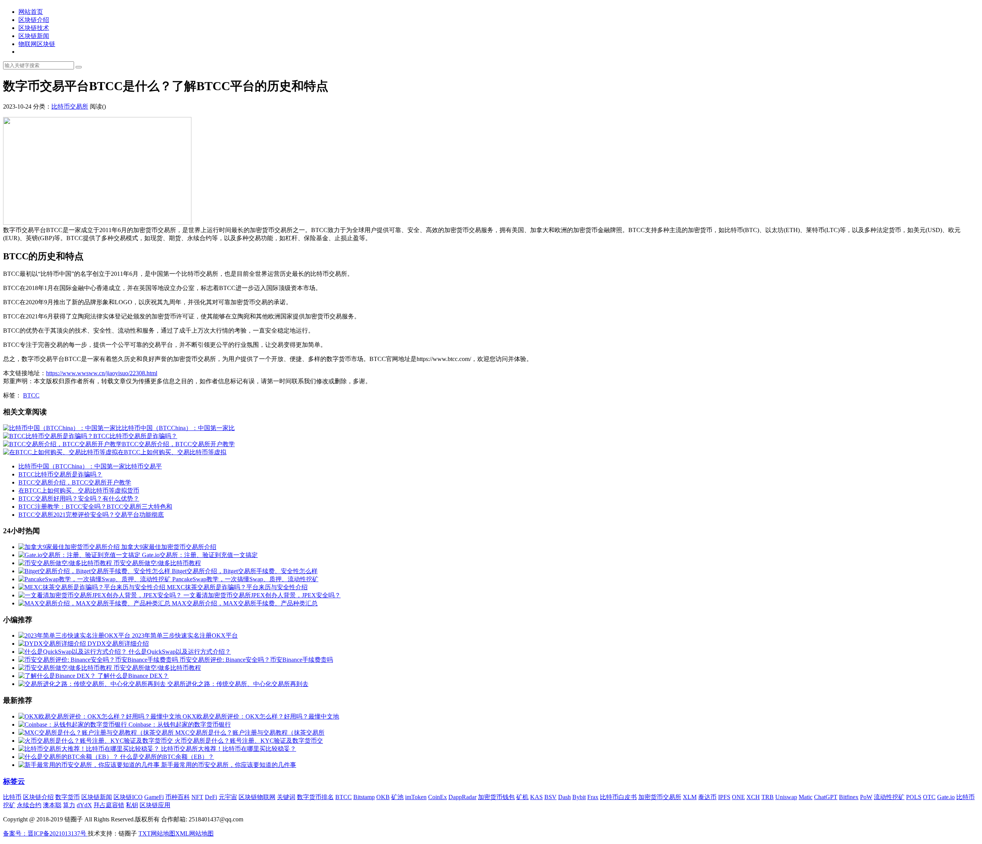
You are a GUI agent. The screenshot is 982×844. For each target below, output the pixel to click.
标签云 (14, 781)
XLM (690, 797)
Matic (805, 797)
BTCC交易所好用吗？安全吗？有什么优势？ (78, 498)
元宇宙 (228, 797)
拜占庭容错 (109, 805)
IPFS (724, 797)
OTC (929, 797)
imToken (416, 797)
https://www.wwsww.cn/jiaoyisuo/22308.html (101, 373)
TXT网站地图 (156, 833)
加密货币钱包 (496, 797)
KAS (536, 797)
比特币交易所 (69, 106)
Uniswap (786, 797)
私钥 (132, 805)
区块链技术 (33, 28)
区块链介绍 (33, 19)
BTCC (31, 395)
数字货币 (67, 797)
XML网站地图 (194, 833)
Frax (592, 797)
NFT (197, 797)
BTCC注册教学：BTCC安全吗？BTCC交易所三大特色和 (95, 506)
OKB (383, 797)
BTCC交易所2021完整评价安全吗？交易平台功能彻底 (91, 514)
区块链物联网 (257, 797)
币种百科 (177, 797)
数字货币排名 (315, 797)
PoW (866, 797)
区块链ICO (128, 797)
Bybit (579, 797)
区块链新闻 (33, 36)
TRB (767, 797)
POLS (913, 797)
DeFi (211, 797)
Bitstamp (364, 797)
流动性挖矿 (889, 797)
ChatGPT (825, 797)
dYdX (84, 805)
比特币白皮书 (618, 797)
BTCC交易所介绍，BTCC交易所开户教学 (74, 482)
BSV (550, 797)
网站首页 (30, 11)
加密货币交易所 (659, 797)
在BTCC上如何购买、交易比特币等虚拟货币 (78, 490)
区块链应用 (155, 805)
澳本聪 (52, 805)
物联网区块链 (36, 44)
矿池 (397, 797)
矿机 (522, 797)
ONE (738, 797)
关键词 (286, 797)
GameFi (154, 797)
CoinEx (437, 797)
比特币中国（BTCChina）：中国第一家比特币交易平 (90, 466)
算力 (69, 805)
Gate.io (946, 797)
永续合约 (29, 805)
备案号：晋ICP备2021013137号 (45, 833)
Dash (564, 797)
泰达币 (707, 797)
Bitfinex (848, 797)
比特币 (12, 797)
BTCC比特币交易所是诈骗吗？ (60, 474)
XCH (753, 797)
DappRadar (462, 797)
